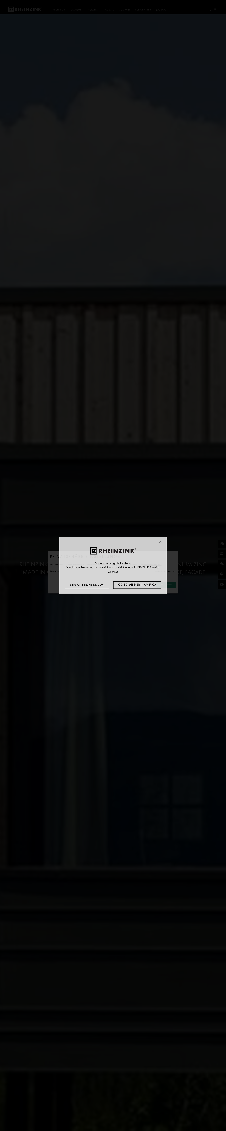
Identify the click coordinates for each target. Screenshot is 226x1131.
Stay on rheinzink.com (87, 584)
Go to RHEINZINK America (137, 585)
